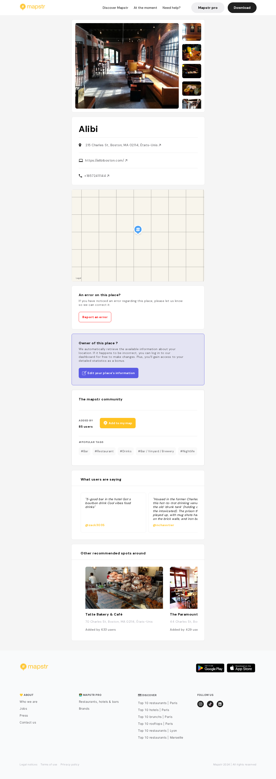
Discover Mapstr (115, 8)
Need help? (171, 8)
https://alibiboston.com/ (105, 160)
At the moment (145, 8)
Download (242, 7)
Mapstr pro (208, 7)
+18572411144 (95, 176)
